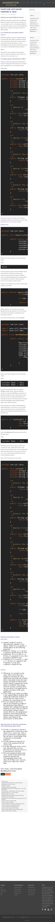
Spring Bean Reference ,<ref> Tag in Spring (10, 792)
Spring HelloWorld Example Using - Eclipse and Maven (12, 782)
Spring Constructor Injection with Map (9, 810)
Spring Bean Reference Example (8, 794)
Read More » (33, 31)
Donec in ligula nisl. (31, 894)
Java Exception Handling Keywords (11, 769)
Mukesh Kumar (13, 14)
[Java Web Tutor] (10, 4)
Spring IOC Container (6, 785)
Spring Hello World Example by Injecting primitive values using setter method (14, 789)
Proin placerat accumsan (18, 891)
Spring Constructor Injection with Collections (10, 808)
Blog (1, 894)
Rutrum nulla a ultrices (17, 892)
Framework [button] (36, 2)
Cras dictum (16, 894)
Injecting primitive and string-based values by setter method (13, 791)
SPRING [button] (28, 2)
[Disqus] (14, 829)
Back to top (27, 920)
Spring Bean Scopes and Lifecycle (8, 796)
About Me (41, 917)
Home (21, 2)
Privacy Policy (3, 889)
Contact (2, 892)
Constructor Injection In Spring (7, 802)
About (1, 887)
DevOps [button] (40, 2)
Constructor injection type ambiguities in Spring (11, 805)
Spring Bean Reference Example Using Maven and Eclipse (13, 795)
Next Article (8, 774)
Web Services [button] (44, 3)
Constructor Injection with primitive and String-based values (13, 803)
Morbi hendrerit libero (17, 889)
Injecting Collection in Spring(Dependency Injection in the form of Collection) (14, 799)
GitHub (50, 917)
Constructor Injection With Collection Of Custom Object (12, 809)
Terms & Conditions (3, 891)
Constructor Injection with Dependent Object (10, 806)
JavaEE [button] (32, 2)
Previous (2, 774)
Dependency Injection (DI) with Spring (9, 787)
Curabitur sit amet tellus (17, 887)
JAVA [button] (24, 2)
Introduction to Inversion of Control (8, 784)
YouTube (46, 917)
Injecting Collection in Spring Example (9, 800)
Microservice (48, 2)
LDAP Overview (5, 781)
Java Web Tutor (17, 917)
